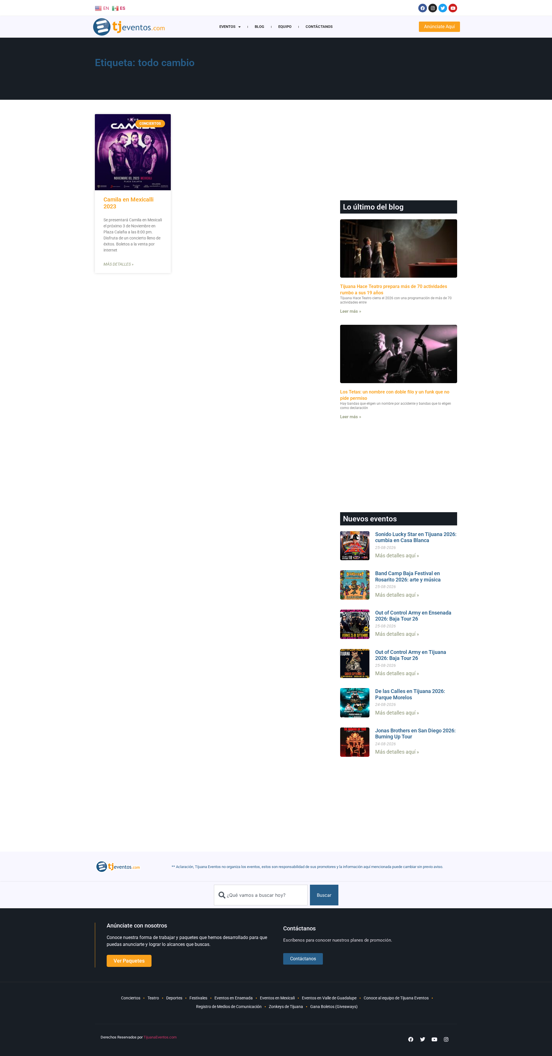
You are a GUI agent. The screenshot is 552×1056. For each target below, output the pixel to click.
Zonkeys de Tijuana (286, 1006)
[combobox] (261, 895)
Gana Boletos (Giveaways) (334, 1006)
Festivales (198, 998)
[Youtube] (452, 8)
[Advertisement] (345, 71)
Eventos (227, 26)
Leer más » (350, 311)
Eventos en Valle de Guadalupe (329, 998)
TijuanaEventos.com (160, 1037)
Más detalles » (118, 264)
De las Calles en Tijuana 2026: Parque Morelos (410, 694)
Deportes (174, 998)
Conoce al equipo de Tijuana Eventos (396, 998)
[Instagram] (432, 8)
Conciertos (130, 998)
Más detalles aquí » (397, 555)
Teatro (153, 998)
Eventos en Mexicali (277, 998)
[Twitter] (442, 8)
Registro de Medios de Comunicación (229, 1006)
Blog (259, 26)
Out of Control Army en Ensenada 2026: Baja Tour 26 (413, 616)
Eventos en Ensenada (233, 998)
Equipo (285, 26)
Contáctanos (319, 26)
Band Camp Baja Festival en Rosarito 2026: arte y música (408, 576)
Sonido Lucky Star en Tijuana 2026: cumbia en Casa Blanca (416, 537)
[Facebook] (422, 8)
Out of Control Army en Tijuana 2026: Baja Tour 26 (410, 655)
